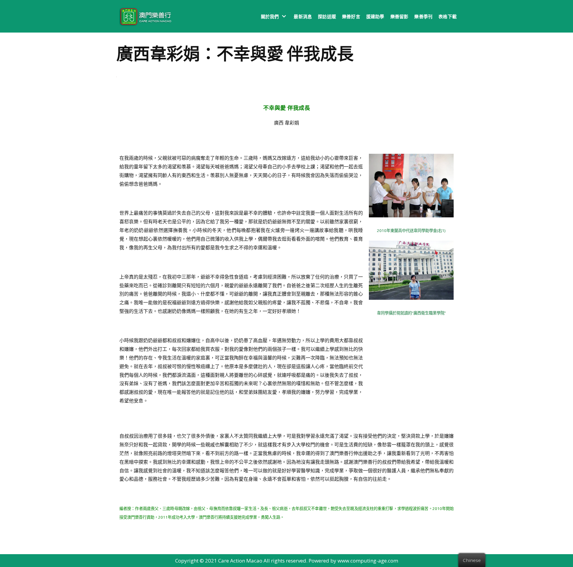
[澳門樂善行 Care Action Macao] (144, 16)
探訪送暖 (327, 16)
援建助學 (375, 16)
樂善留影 (399, 16)
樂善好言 (351, 16)
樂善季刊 (423, 16)
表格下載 (447, 16)
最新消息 (303, 16)
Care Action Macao (240, 560)
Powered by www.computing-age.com (353, 560)
